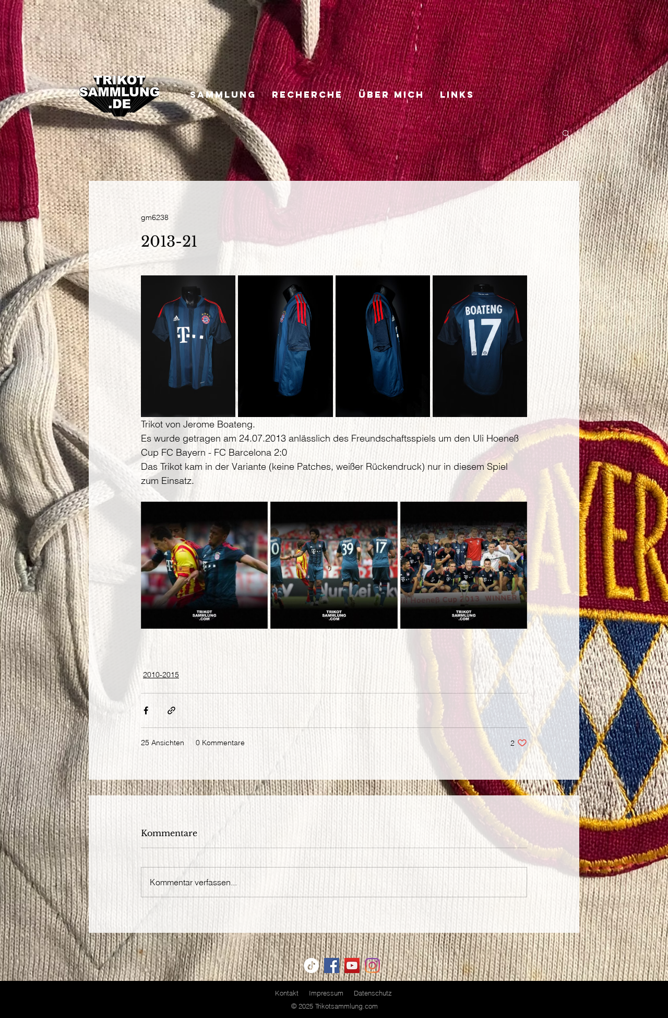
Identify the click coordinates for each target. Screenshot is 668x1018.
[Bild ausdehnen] (188, 346)
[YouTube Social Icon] (352, 965)
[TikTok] (311, 965)
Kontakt (287, 993)
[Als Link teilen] (171, 710)
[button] (566, 133)
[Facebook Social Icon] (331, 965)
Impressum (326, 993)
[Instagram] (372, 965)
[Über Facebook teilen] (146, 710)
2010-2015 (161, 674)
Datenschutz (373, 993)
